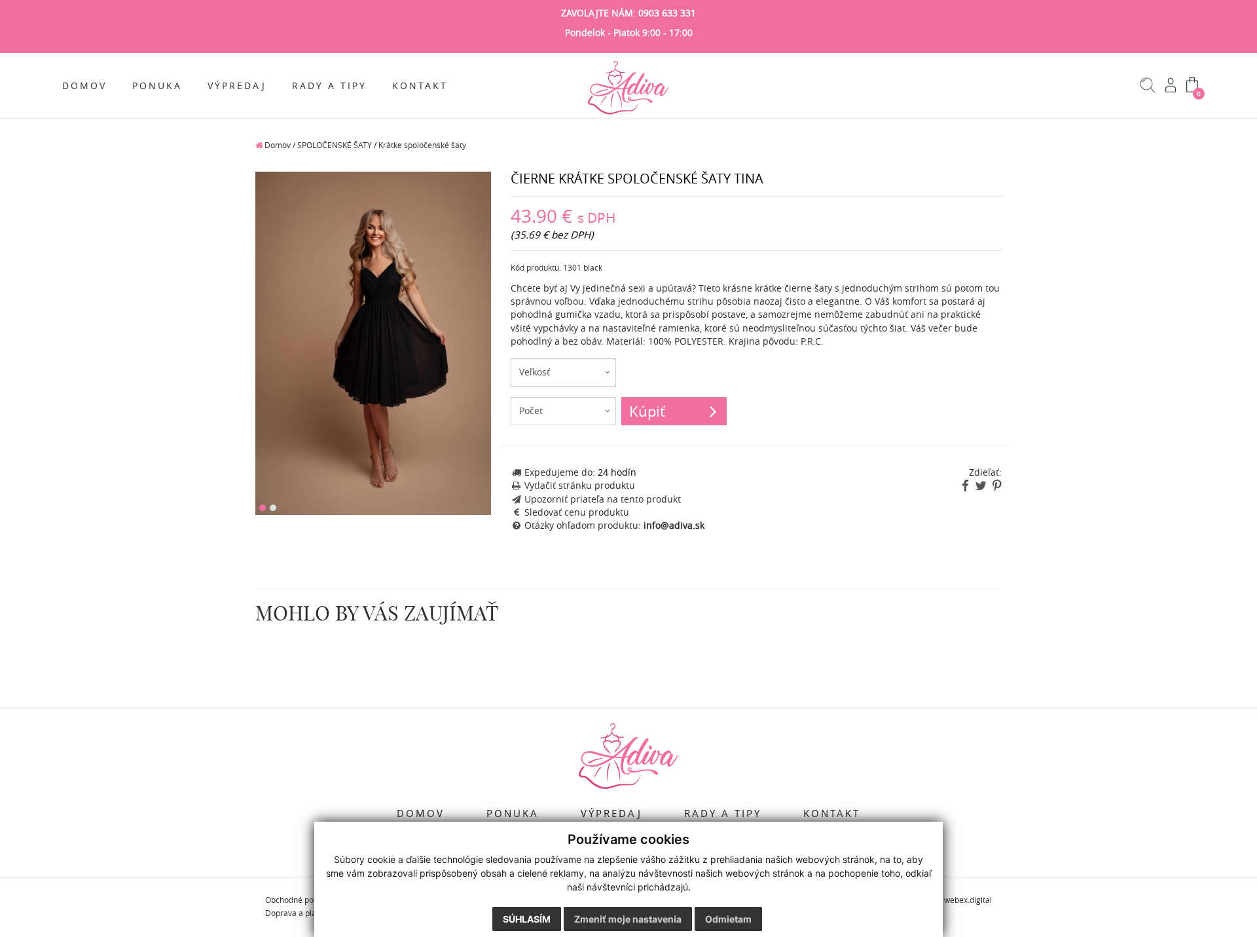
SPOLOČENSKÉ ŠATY (334, 145)
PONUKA (157, 86)
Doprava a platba (296, 913)
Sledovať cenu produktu (576, 512)
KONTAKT (420, 86)
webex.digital (968, 900)
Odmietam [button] (728, 919)
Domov (277, 145)
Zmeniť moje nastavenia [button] (628, 919)
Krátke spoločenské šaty (422, 145)
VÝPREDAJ (237, 86)
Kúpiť (647, 411)
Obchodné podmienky (304, 900)
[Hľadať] (1148, 90)
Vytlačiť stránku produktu (579, 485)
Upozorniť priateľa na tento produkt (602, 499)
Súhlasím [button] (527, 919)
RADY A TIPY (329, 86)
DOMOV (84, 86)
